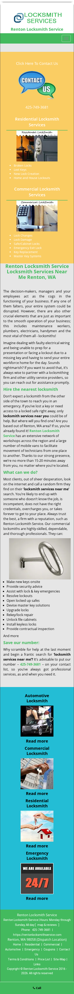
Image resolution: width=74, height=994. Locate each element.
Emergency (32, 949)
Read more (37, 741)
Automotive (13, 949)
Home (17, 944)
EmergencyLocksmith (37, 855)
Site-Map (59, 959)
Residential (32, 944)
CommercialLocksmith (37, 750)
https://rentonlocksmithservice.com (37, 934)
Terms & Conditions (21, 959)
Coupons (49, 949)
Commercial (52, 944)
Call (38, 988)
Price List (44, 959)
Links (37, 964)
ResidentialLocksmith (37, 803)
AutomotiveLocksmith (37, 698)
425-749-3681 (37, 107)
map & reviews (47, 924)
